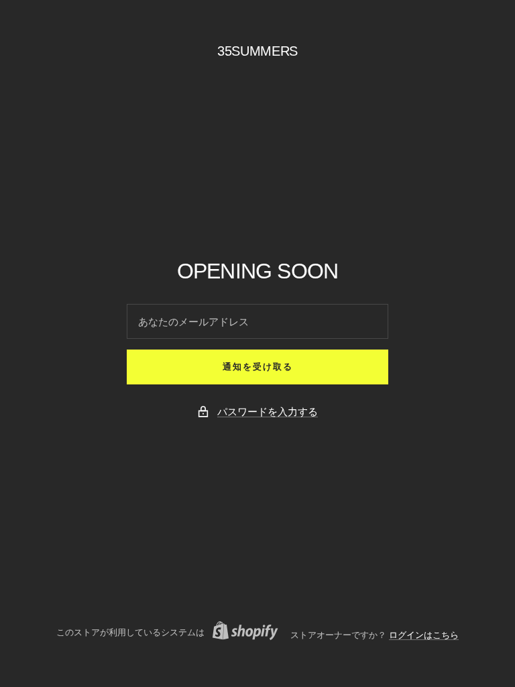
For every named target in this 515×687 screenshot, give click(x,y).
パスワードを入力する (267, 411)
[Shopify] (241, 632)
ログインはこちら (424, 635)
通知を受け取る (258, 367)
